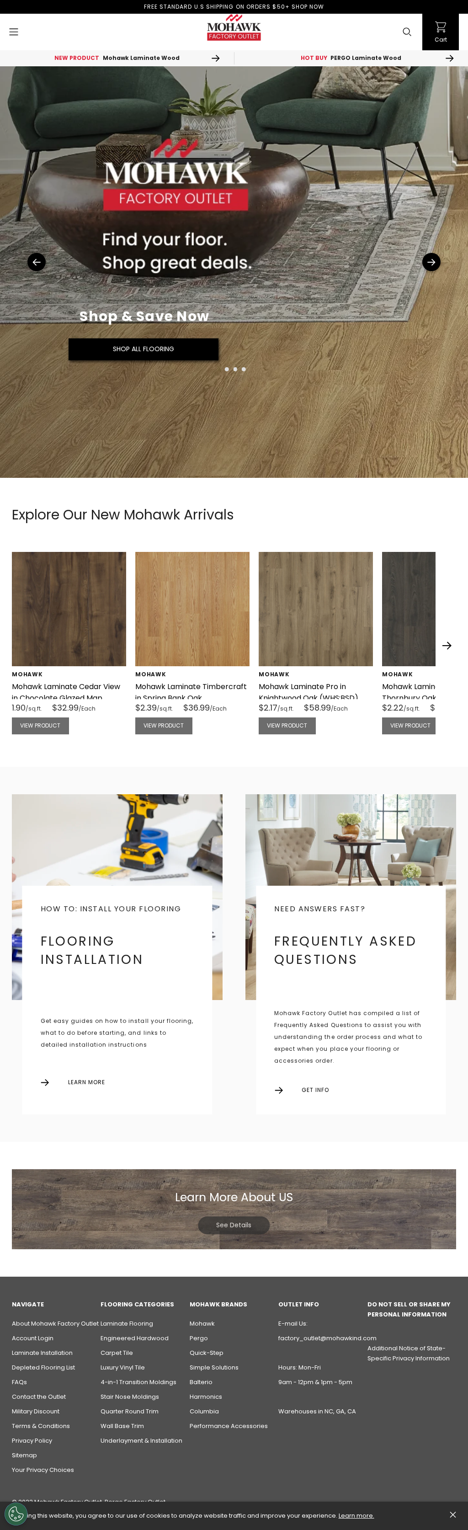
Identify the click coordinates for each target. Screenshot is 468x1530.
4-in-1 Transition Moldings (138, 1382)
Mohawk (202, 1323)
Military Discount (35, 1411)
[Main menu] (13, 32)
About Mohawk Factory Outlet (55, 1323)
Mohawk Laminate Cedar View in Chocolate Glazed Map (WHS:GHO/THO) (66, 698)
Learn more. (356, 1515)
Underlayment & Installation (141, 1440)
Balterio (201, 1382)
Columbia (204, 1411)
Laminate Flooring (127, 1323)
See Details (233, 1225)
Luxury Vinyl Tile (123, 1367)
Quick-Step (206, 1352)
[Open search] (407, 32)
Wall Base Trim (122, 1426)
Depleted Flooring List (43, 1367)
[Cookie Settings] (16, 1514)
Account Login (32, 1338)
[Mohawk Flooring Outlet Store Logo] (234, 27)
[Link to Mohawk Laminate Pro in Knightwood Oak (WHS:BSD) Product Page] (316, 609)
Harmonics (206, 1396)
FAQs (19, 1382)
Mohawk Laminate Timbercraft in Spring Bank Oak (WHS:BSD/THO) (191, 698)
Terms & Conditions (41, 1426)
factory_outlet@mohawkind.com (327, 1338)
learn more (87, 1082)
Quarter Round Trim (130, 1411)
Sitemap (24, 1455)
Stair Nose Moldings (130, 1396)
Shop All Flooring (143, 348)
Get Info (315, 1090)
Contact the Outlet (39, 1396)
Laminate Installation (42, 1352)
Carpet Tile (117, 1352)
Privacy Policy (32, 1440)
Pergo (199, 1338)
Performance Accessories (229, 1426)
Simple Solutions (214, 1367)
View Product (40, 725)
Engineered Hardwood (135, 1338)
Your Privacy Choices (43, 1470)
